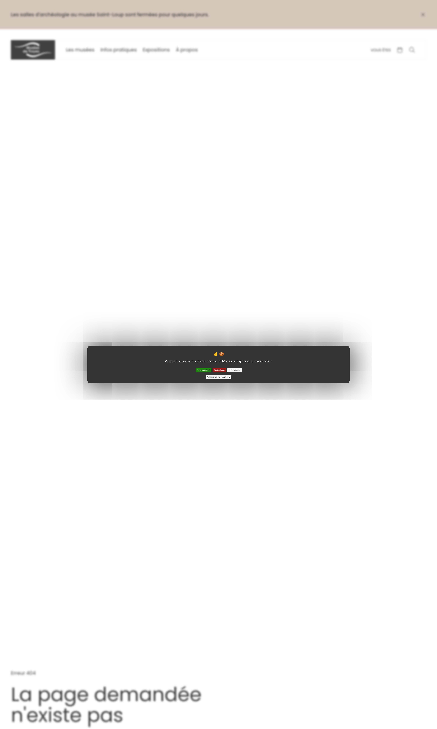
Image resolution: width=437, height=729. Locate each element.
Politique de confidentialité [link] (218, 377)
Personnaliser (234, 370)
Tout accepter (203, 370)
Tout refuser (219, 370)
